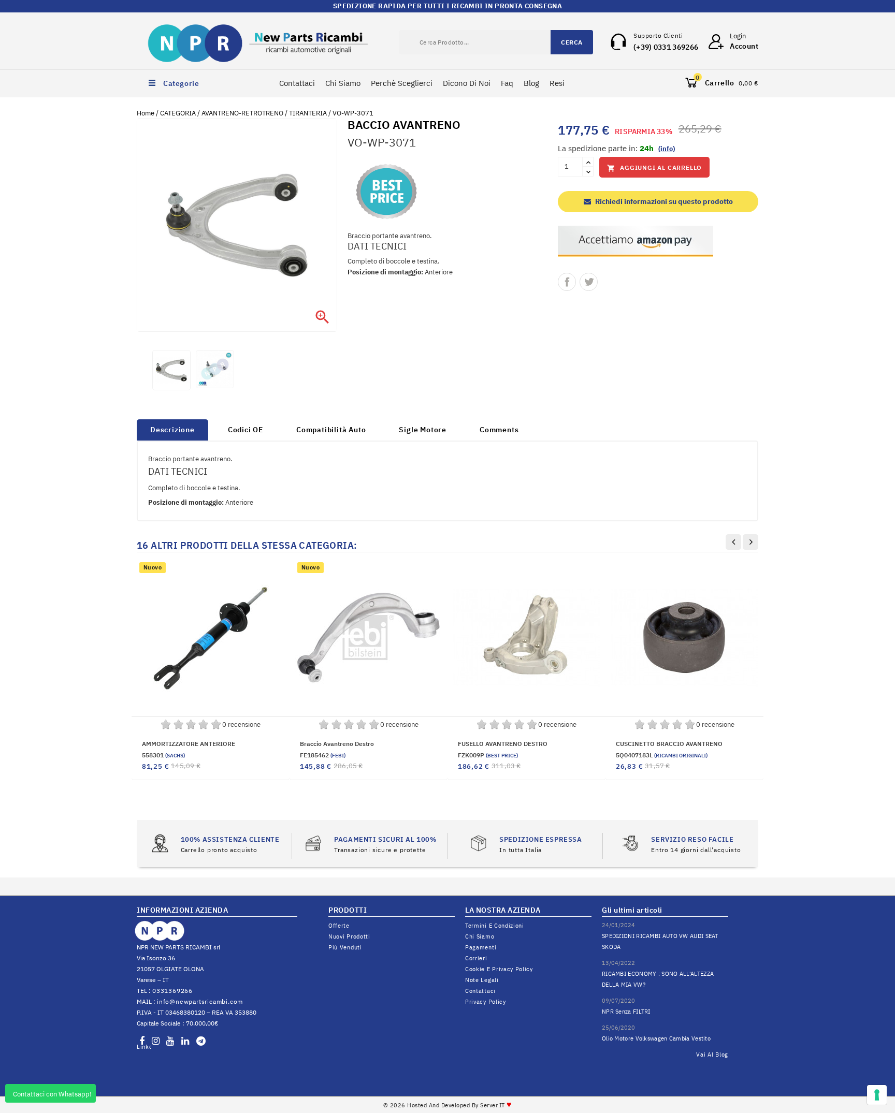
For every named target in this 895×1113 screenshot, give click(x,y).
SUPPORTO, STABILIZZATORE (501, 744)
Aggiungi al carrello (654, 168)
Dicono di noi (466, 83)
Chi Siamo (342, 83)
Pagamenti (480, 947)
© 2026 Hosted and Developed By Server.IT (447, 1105)
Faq (507, 83)
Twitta (588, 281)
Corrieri (476, 958)
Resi (557, 83)
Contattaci (297, 83)
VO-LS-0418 (176, 755)
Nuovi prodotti (349, 936)
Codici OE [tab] (245, 429)
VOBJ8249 (641, 755)
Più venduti (345, 947)
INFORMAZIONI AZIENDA (182, 910)
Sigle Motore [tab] (422, 429)
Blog (531, 83)
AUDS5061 (325, 766)
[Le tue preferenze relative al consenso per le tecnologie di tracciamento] (877, 1095)
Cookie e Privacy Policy (499, 969)
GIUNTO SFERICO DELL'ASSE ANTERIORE (676, 744)
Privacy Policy (485, 1001)
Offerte (339, 925)
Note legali (482, 980)
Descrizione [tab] (172, 429)
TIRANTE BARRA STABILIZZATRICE (193, 744)
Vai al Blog (712, 1054)
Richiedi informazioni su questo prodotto (663, 201)
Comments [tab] (499, 429)
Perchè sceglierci (401, 83)
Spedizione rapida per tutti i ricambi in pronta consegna (447, 6)
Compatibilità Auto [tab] (331, 429)
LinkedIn (144, 1046)
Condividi (566, 281)
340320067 (484, 755)
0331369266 (172, 990)
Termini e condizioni (494, 925)
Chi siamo (479, 936)
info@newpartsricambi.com (200, 1001)
